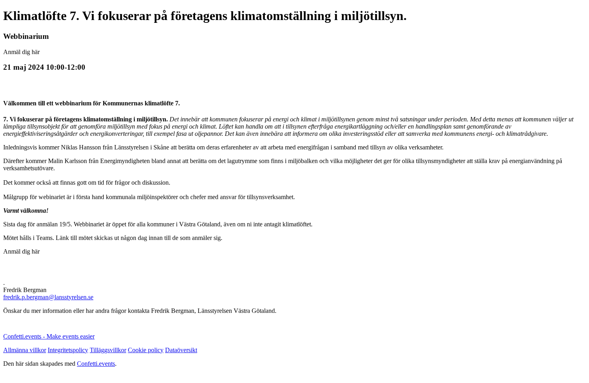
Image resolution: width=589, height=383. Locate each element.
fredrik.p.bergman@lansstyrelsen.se (48, 297)
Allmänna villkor (24, 350)
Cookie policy (145, 350)
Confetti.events (96, 363)
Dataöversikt (181, 350)
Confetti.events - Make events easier (49, 336)
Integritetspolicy (68, 350)
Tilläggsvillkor (108, 350)
